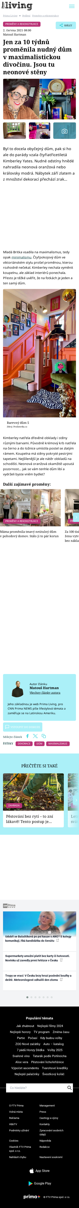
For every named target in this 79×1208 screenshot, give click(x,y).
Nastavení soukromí (51, 1157)
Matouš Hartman (14, 34)
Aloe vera (21, 1062)
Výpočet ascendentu (25, 1068)
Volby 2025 (54, 1050)
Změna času (61, 1032)
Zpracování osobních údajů (51, 1132)
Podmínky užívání (19, 1130)
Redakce (45, 1146)
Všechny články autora (45, 692)
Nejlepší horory (20, 1032)
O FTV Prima (16, 1105)
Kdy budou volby (51, 1038)
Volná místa (16, 1111)
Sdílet (64, 26)
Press (43, 1111)
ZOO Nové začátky (27, 1044)
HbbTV (13, 1124)
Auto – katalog (53, 1044)
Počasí (32, 1038)
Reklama (14, 1118)
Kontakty (45, 1124)
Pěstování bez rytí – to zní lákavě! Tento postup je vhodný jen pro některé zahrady (29, 819)
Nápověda (45, 1140)
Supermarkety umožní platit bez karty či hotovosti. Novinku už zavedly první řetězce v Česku (37, 958)
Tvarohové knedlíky (55, 1068)
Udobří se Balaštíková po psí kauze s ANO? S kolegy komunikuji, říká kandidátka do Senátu (38, 938)
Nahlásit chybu (17, 1157)
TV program (42, 1032)
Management (47, 1105)
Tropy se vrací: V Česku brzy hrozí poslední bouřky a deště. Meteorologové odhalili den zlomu (38, 977)
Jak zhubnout (25, 1026)
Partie (21, 1038)
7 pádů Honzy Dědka (30, 1050)
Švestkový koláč (53, 1074)
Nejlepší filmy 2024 (50, 1026)
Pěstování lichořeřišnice (47, 1062)
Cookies (13, 1140)
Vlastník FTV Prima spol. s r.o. (20, 1148)
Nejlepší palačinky (27, 1074)
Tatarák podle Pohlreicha (49, 1056)
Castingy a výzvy (49, 1118)
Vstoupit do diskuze (25, 727)
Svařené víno (21, 1056)
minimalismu (21, 257)
